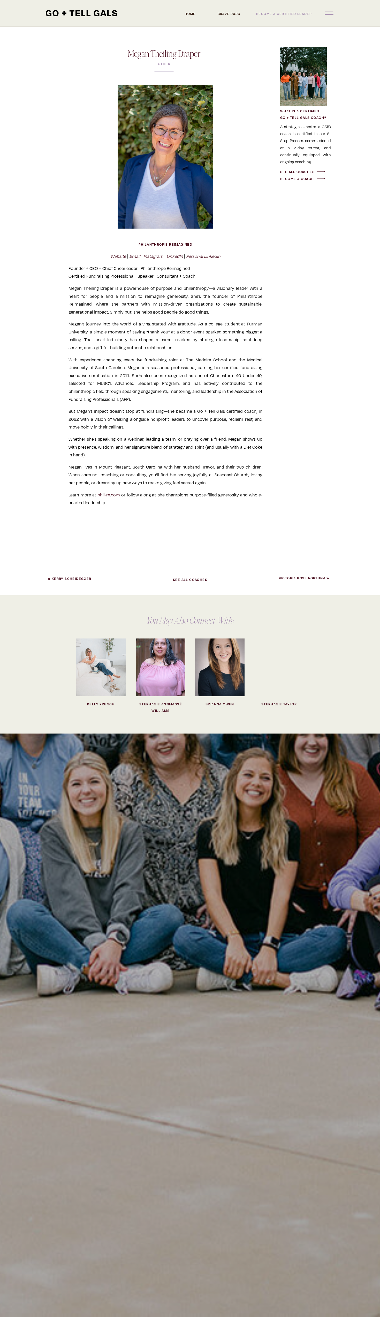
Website (118, 256)
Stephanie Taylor (279, 704)
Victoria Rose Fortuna (302, 578)
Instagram (153, 256)
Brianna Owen (220, 704)
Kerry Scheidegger (72, 578)
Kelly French (101, 704)
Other (164, 64)
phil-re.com (108, 495)
